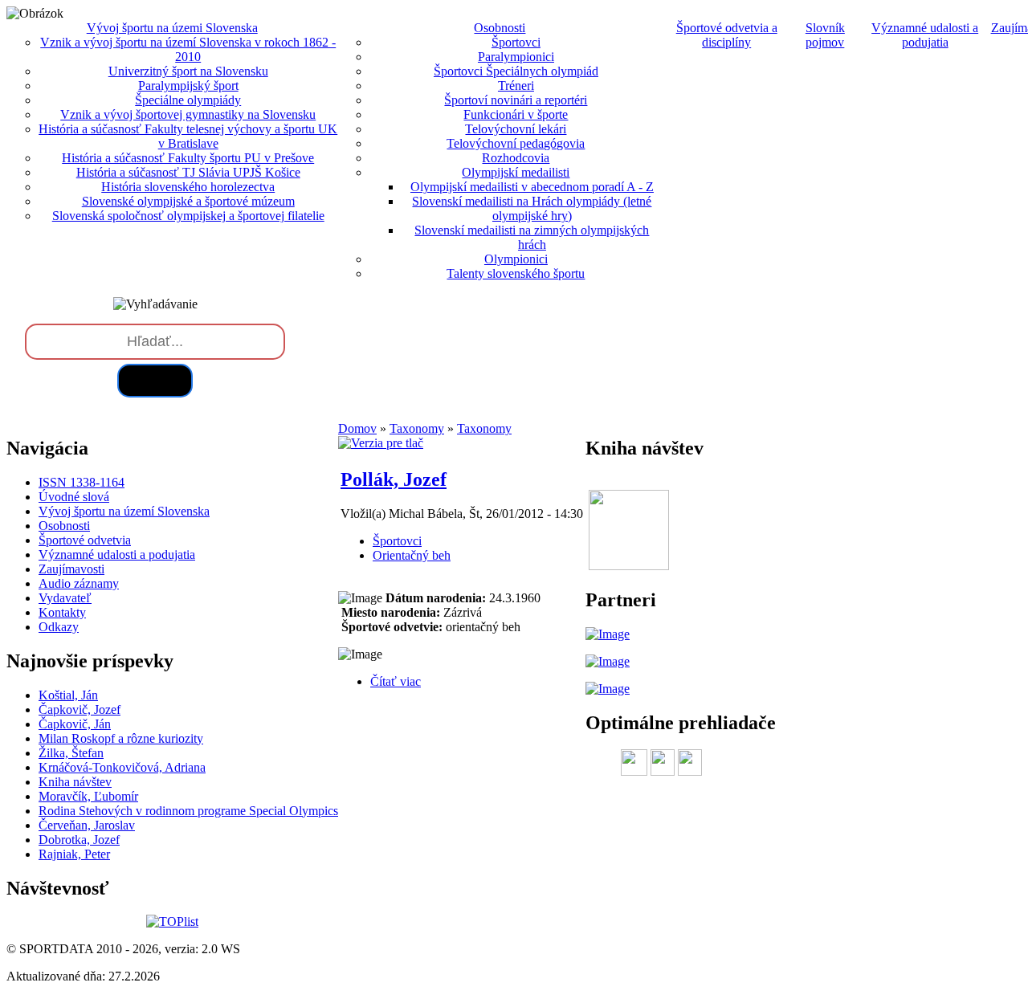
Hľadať (155, 380)
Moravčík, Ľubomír (88, 796)
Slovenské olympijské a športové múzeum (188, 201)
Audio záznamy (79, 583)
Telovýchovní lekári (515, 129)
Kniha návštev (75, 782)
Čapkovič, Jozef (79, 709)
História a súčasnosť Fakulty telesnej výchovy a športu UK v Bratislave (188, 136)
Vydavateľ (65, 598)
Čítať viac (395, 681)
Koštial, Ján (68, 695)
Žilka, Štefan (71, 753)
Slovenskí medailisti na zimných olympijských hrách (531, 237)
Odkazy (59, 627)
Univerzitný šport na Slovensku (188, 71)
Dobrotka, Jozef (79, 839)
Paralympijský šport (188, 85)
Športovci (516, 42)
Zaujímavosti (71, 569)
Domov (357, 428)
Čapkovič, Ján (75, 724)
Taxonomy (417, 428)
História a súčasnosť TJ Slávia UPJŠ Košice (188, 172)
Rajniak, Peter (74, 854)
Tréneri (516, 85)
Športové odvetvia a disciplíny (726, 35)
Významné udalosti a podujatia (924, 35)
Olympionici (516, 259)
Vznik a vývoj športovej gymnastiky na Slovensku (188, 114)
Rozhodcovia (515, 158)
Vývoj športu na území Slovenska (124, 511)
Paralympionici (516, 56)
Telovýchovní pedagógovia (516, 143)
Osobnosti (64, 525)
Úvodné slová (74, 497)
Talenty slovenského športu (516, 273)
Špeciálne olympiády (188, 100)
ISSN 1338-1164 (81, 482)
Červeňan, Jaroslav (87, 825)
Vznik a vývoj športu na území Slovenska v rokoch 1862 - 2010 (188, 49)
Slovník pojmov (825, 35)
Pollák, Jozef (394, 479)
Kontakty (62, 612)
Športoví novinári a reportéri (515, 100)
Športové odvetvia (85, 540)
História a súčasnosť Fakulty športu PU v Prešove (188, 158)
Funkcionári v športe (515, 114)
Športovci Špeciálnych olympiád (516, 71)
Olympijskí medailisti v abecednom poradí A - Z (532, 187)
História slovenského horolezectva (188, 187)
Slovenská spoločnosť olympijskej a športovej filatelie (188, 215)
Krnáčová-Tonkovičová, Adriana (122, 767)
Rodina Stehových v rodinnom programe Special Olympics (188, 810)
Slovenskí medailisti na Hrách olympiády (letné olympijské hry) (531, 208)
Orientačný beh (412, 555)
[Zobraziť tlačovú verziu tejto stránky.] (380, 443)
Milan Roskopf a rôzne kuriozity (121, 738)
